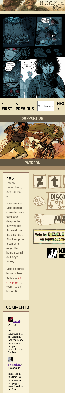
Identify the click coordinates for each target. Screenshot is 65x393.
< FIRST (7, 106)
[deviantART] (39, 181)
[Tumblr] (54, 181)
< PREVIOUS (25, 106)
